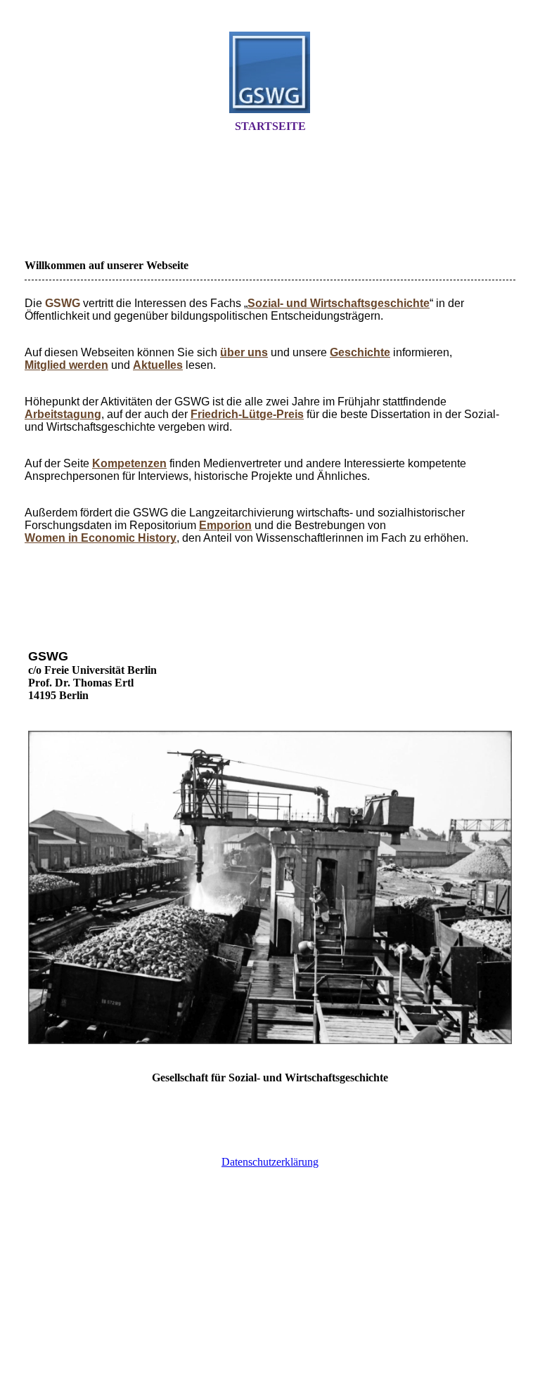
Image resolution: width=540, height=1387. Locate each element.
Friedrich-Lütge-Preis (247, 414)
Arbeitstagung (63, 414)
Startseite (270, 126)
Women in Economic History (100, 538)
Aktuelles (158, 365)
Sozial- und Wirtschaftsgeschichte (339, 303)
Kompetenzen (129, 463)
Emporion (225, 525)
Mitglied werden (66, 365)
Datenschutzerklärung (270, 1162)
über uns (244, 352)
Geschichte (360, 352)
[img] (270, 72)
